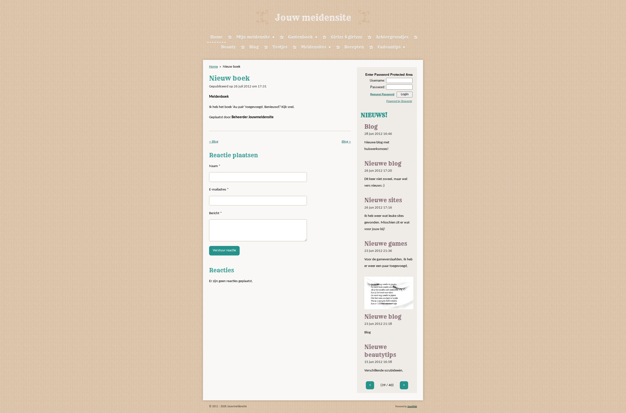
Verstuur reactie (224, 250)
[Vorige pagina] (370, 385)
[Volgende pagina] (404, 385)
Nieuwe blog (382, 163)
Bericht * (215, 213)
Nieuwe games (385, 243)
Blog (371, 126)
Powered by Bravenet (399, 101)
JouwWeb (412, 406)
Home (213, 67)
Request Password (382, 94)
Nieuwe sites (383, 200)
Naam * (214, 166)
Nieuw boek (231, 67)
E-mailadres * (219, 189)
